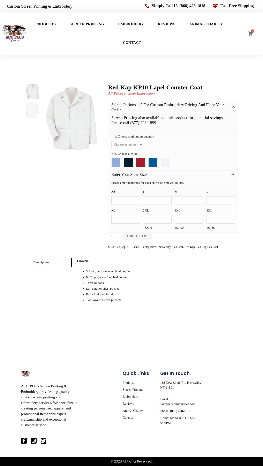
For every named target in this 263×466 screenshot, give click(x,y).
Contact (132, 42)
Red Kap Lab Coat (207, 247)
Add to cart (137, 236)
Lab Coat (177, 247)
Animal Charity (206, 24)
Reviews (166, 24)
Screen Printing (87, 24)
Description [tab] (41, 262)
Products (45, 24)
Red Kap (190, 247)
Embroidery (131, 24)
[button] (173, 107)
